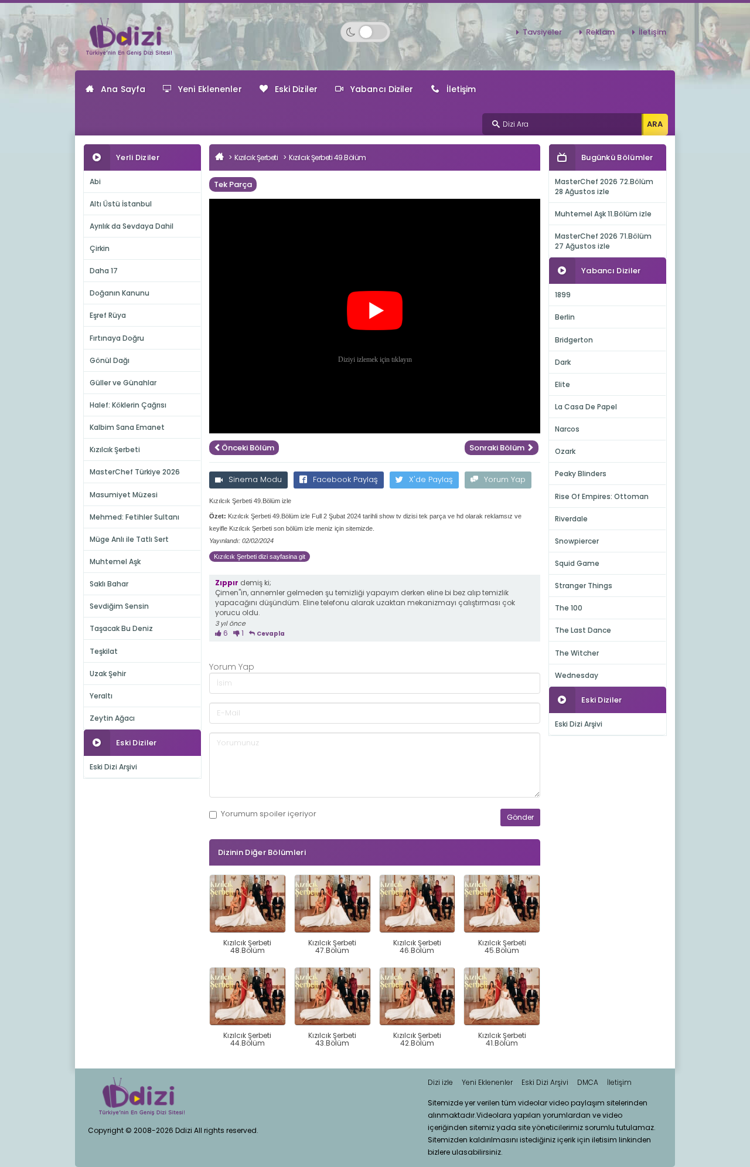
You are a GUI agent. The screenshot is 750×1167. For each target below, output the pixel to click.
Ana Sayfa (123, 89)
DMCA (587, 1082)
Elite (562, 384)
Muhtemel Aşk (115, 561)
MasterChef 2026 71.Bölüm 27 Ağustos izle (603, 241)
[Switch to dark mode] (365, 32)
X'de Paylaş (431, 479)
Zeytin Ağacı (112, 718)
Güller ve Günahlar (123, 383)
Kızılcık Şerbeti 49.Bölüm (327, 157)
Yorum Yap (505, 479)
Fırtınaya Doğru (117, 338)
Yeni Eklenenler (210, 89)
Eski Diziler (296, 89)
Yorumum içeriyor (268, 814)
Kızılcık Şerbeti (115, 449)
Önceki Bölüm (247, 447)
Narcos (567, 429)
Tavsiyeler (542, 32)
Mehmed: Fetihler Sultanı (134, 517)
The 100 (568, 608)
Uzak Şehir (108, 674)
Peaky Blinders (580, 474)
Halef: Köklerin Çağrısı (128, 405)
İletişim (652, 32)
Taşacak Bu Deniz (121, 628)
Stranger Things (583, 586)
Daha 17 (104, 271)
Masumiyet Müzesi (124, 495)
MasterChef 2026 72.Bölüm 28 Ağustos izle (604, 186)
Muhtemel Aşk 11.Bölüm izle (603, 214)
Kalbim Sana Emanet (127, 427)
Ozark (565, 451)
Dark (563, 362)
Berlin (565, 317)
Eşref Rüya (108, 315)
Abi (95, 181)
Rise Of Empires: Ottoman (602, 496)
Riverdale (571, 519)
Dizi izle (440, 1082)
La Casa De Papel (586, 407)
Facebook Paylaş (345, 479)
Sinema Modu (255, 479)
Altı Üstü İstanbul (121, 204)
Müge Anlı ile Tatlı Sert (129, 539)
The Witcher (577, 653)
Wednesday (576, 675)
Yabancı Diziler (382, 89)
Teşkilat (104, 651)
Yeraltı (101, 696)
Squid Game (577, 563)
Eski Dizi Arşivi (113, 767)
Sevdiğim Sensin (119, 606)
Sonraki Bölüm (497, 447)
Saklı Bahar (109, 584)
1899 (563, 295)
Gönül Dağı (109, 360)
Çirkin (100, 248)
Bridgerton (574, 340)
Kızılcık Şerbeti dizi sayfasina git (259, 556)
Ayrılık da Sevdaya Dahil (131, 226)
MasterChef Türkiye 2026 (135, 472)
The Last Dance (583, 630)
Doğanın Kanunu (119, 293)
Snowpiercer (577, 541)
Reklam (600, 32)
